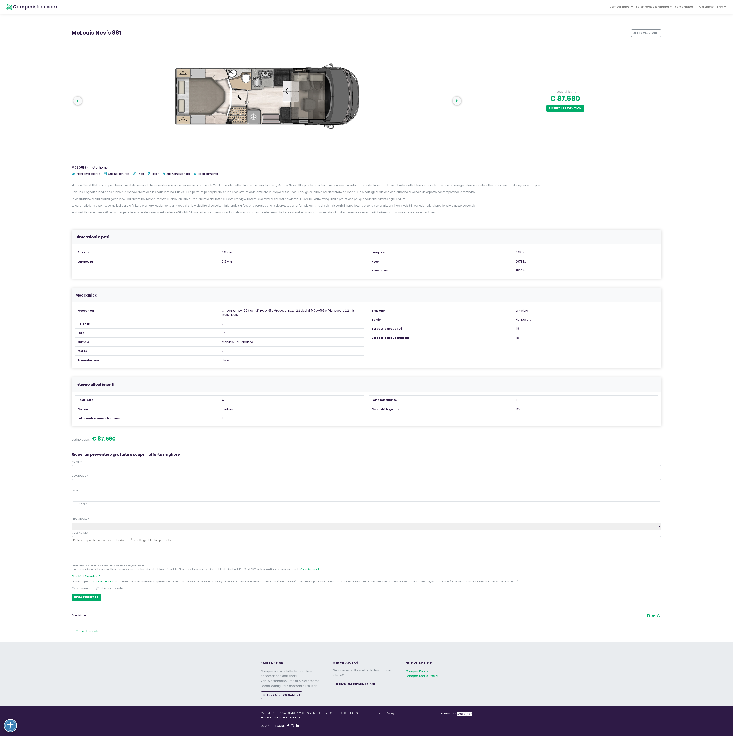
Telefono (79, 504)
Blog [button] (720, 7)
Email (77, 490)
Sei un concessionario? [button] (653, 7)
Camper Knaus (417, 671)
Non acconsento (112, 588)
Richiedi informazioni (356, 684)
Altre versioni (645, 33)
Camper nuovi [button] (619, 7)
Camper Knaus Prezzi (422, 676)
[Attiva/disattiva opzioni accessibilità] (10, 725)
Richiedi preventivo (565, 108)
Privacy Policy (385, 713)
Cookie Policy (365, 713)
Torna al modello (87, 631)
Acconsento (84, 588)
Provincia (80, 518)
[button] (457, 101)
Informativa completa (310, 569)
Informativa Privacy (102, 581)
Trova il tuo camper (283, 694)
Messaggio (80, 532)
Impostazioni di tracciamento (281, 717)
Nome (77, 461)
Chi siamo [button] (706, 7)
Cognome (80, 475)
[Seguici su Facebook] (288, 726)
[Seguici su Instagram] (292, 726)
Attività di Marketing (86, 576)
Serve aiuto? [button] (684, 7)
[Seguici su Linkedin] (297, 726)
